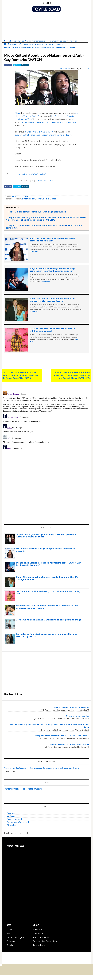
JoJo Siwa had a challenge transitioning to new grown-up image (48, 620)
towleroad (23, 196)
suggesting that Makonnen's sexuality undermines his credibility (43, 135)
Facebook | (22, 789)
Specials (10, 945)
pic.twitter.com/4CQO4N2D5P (32, 174)
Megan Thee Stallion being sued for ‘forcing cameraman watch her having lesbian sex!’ (40, 47)
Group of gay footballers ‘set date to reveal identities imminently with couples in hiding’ (41, 768)
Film (9, 933)
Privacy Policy (13, 825)
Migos (17, 113)
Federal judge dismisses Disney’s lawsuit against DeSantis (37, 212)
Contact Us (11, 816)
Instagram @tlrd (35, 789)
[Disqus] (46, 420)
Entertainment (28, 199)
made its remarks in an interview (39, 132)
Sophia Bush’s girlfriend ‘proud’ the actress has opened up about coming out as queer (40, 41)
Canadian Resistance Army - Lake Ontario (71, 707)
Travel (9, 930)
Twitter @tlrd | (10, 789)
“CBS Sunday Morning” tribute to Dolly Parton (69, 744)
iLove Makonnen (43, 199)
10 (88, 68)
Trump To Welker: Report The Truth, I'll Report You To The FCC (62, 736)
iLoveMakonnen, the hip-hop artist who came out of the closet (49, 122)
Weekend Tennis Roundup (77, 716)
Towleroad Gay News (46, 9)
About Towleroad (14, 819)
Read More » (34, 251)
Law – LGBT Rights (15, 937)
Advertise (11, 813)
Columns (11, 941)
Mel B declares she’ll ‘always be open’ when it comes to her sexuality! (33, 44)
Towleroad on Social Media (18, 822)
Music (14, 196)
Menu (48, 3)
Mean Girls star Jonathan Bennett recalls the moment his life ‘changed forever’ (52, 299)
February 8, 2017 (45, 180)
